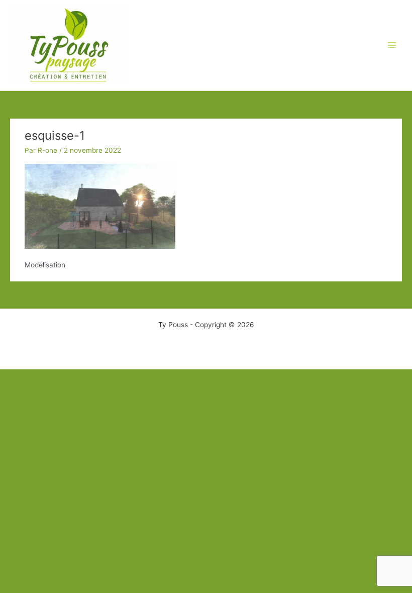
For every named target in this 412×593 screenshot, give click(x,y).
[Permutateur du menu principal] (392, 45)
